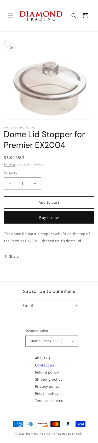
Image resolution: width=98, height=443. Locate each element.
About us (42, 357)
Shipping (9, 164)
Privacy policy (47, 386)
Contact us (44, 365)
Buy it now (49, 217)
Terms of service (49, 400)
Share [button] (14, 256)
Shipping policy (49, 379)
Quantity (10, 173)
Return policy (47, 393)
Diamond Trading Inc (40, 433)
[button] (10, 15)
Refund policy (47, 372)
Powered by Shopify (69, 433)
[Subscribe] (75, 306)
